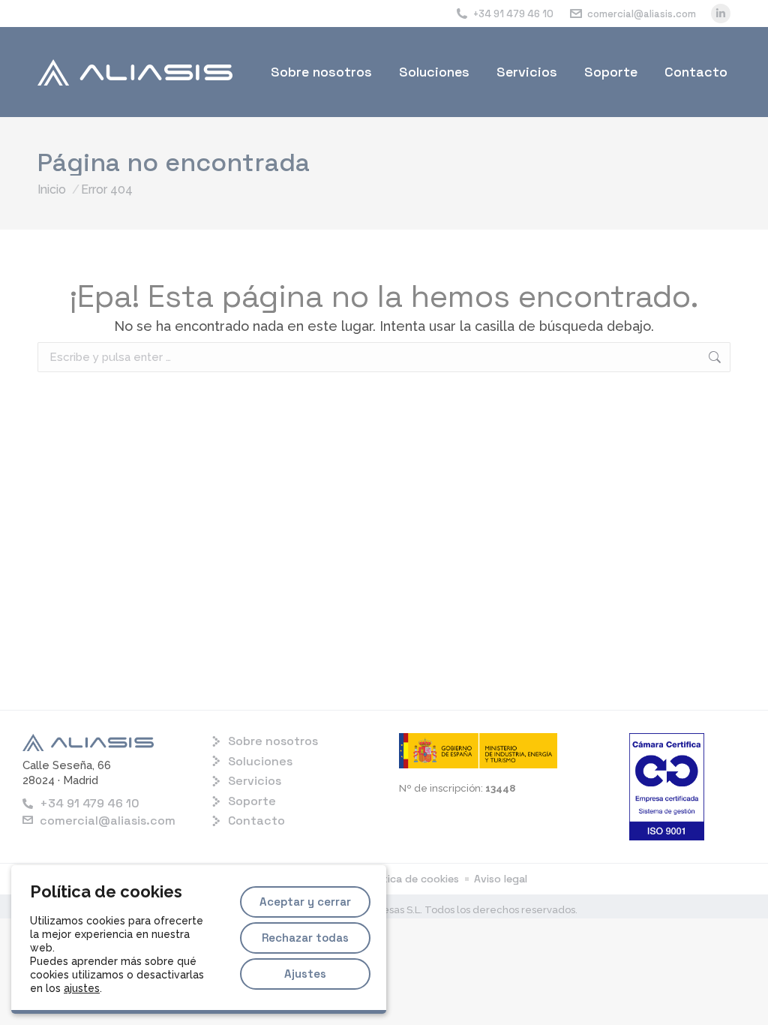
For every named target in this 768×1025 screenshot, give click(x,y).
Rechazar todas (305, 937)
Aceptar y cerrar (305, 901)
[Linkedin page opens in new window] (720, 13)
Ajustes (305, 973)
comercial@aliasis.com (641, 14)
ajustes (82, 988)
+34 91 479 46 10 (513, 14)
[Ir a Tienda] (732, 989)
